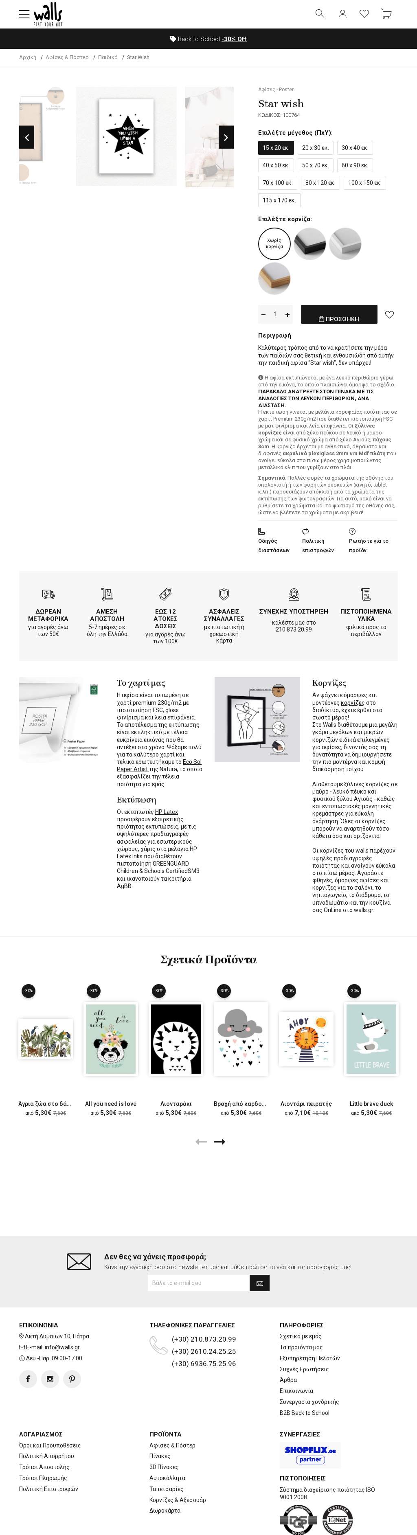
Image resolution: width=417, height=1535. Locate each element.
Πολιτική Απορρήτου (46, 1456)
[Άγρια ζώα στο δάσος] (45, 1039)
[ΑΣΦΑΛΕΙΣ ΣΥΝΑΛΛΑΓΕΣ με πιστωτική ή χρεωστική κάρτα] (224, 595)
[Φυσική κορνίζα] (274, 278)
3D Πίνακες (164, 1467)
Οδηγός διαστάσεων (274, 545)
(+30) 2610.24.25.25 (204, 1351)
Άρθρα (288, 1380)
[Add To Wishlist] (390, 314)
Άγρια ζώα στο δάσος (47, 1104)
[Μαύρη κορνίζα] (310, 244)
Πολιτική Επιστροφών (48, 1489)
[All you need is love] (110, 1039)
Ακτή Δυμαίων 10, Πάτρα (57, 1336)
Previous (26, 137)
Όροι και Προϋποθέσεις (50, 1445)
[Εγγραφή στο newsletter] (260, 1283)
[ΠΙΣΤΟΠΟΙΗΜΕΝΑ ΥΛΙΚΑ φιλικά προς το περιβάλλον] (366, 595)
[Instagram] (50, 1379)
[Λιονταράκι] (176, 1039)
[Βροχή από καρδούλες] (241, 1039)
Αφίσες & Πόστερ (172, 1445)
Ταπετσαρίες (166, 1489)
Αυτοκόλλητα (167, 1478)
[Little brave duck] (371, 1039)
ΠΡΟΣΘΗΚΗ (341, 319)
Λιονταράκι (176, 1104)
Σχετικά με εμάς (301, 1336)
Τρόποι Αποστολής (44, 1467)
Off (234, 39)
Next (226, 137)
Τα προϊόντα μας (301, 1347)
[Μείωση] (263, 314)
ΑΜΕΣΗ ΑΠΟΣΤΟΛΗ (107, 615)
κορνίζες (353, 703)
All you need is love (110, 1104)
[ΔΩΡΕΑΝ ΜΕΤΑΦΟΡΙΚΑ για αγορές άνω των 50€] (48, 595)
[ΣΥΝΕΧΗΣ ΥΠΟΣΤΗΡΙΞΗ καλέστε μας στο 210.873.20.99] (294, 595)
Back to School (211, 39)
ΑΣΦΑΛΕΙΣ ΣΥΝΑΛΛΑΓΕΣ (224, 615)
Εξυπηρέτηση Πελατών (310, 1358)
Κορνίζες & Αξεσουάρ (177, 1500)
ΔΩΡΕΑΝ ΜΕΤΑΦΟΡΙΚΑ (48, 615)
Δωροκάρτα (164, 1510)
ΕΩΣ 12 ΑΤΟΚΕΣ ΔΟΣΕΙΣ (166, 619)
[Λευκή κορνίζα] (345, 244)
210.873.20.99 (294, 629)
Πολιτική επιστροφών (318, 545)
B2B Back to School (304, 1413)
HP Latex (166, 812)
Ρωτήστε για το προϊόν (368, 545)
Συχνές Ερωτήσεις (304, 1369)
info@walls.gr (62, 1347)
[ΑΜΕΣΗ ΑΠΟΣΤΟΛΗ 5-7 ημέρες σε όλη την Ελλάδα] (107, 595)
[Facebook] (28, 1379)
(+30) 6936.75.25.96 (204, 1364)
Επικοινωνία (296, 1391)
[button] (24, 14)
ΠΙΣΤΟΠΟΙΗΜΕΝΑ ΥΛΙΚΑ (366, 615)
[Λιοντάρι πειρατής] (306, 1039)
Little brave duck (371, 1104)
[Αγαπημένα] (364, 14)
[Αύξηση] (287, 314)
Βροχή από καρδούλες (244, 1104)
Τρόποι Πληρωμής (43, 1478)
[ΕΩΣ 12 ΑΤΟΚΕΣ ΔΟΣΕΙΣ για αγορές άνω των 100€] (165, 595)
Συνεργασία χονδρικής (309, 1402)
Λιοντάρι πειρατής (306, 1104)
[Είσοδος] (342, 14)
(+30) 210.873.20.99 (204, 1339)
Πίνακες (160, 1456)
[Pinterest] (72, 1379)
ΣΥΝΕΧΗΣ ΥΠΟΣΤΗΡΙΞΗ (293, 611)
